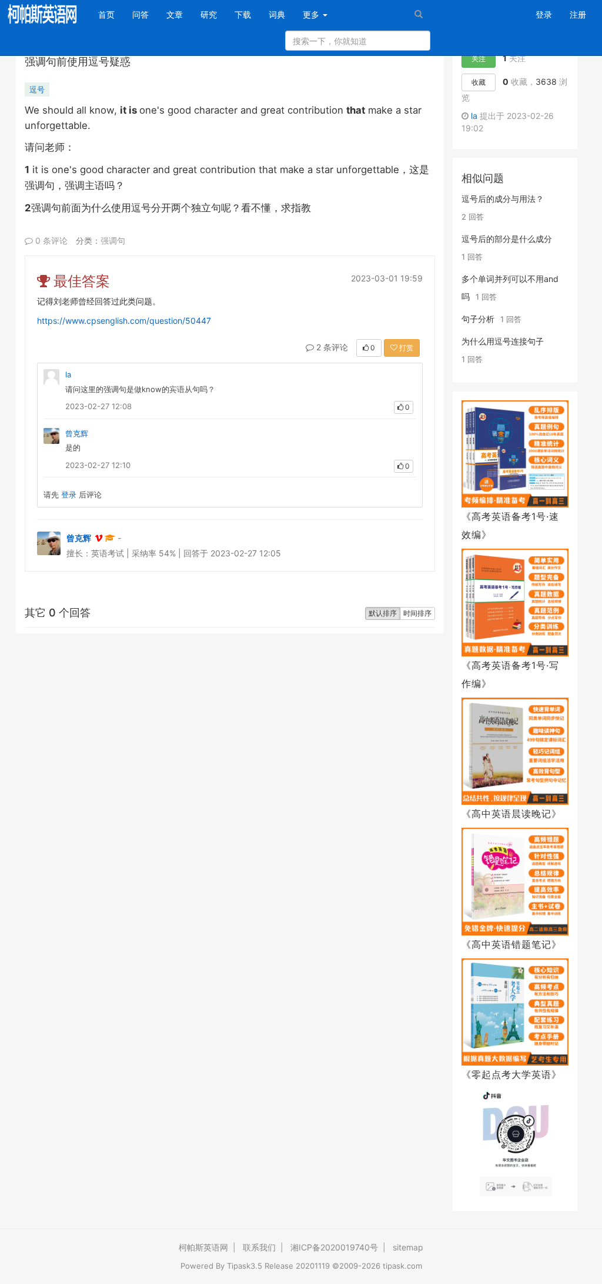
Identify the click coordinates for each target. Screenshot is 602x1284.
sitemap (408, 1247)
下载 (243, 14)
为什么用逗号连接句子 (502, 341)
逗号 (37, 89)
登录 (544, 14)
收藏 (478, 82)
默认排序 (383, 613)
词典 (277, 14)
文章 (174, 14)
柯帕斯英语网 (203, 1247)
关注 (478, 58)
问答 (140, 14)
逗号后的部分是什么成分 (506, 239)
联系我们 (259, 1247)
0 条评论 (50, 240)
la (68, 374)
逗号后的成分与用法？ (502, 199)
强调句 (113, 240)
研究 (208, 14)
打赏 (405, 347)
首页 (110, 14)
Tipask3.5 (244, 1265)
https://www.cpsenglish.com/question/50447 (124, 321)
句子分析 (477, 319)
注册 (578, 14)
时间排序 (417, 613)
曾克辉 (76, 433)
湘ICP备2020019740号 (334, 1247)
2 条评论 (331, 347)
